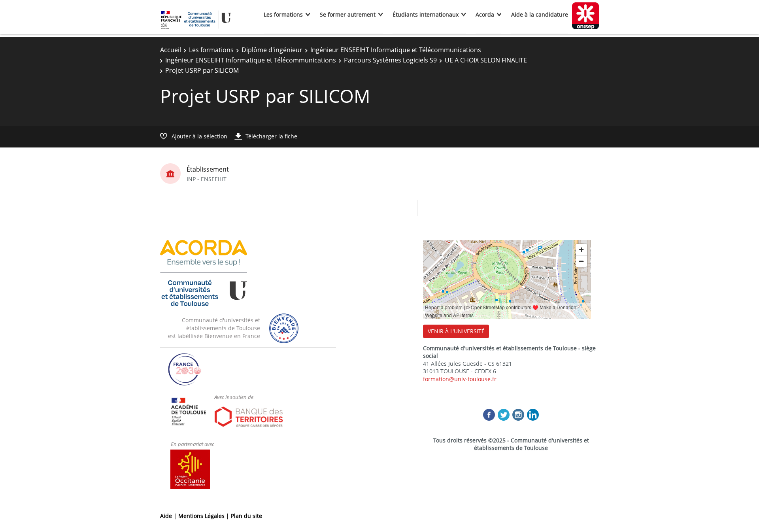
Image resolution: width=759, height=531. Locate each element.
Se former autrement (348, 14)
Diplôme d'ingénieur (272, 49)
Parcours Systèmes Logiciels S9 (390, 60)
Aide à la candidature (539, 14)
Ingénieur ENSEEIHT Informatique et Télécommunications (395, 49)
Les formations (283, 14)
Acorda (485, 14)
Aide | (169, 516)
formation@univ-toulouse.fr (460, 379)
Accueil (170, 49)
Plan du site (246, 516)
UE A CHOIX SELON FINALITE (486, 60)
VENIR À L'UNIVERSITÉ (456, 331)
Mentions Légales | (204, 516)
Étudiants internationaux (426, 14)
